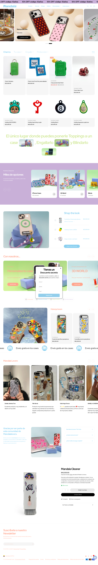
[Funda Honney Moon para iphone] (61, 324)
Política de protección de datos (77, 559)
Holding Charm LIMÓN (70, 229)
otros (93, 52)
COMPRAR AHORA (73, 37)
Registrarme (49, 295)
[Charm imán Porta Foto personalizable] (37, 67)
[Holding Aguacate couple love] (83, 107)
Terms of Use (16, 549)
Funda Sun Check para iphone (72, 219)
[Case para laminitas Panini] (60, 67)
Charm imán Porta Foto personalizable (37, 81)
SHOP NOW (13, 284)
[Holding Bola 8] (60, 107)
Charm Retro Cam (78, 90)
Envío (71, 474)
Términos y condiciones (50, 559)
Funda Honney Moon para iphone (60, 339)
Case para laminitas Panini (57, 83)
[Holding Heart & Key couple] (37, 107)
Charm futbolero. (9, 81)
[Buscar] (87, 6)
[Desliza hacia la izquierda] (5, 189)
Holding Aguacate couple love (81, 122)
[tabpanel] (49, 91)
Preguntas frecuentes (34, 559)
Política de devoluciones (63, 559)
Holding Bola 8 (54, 122)
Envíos (42, 559)
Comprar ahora (78, 494)
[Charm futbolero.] (14, 67)
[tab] (6, 52)
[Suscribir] (32, 544)
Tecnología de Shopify (20, 559)
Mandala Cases (11, 559)
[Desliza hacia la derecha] (9, 189)
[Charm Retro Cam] (83, 71)
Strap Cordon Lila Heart (70, 239)
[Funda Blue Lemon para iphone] (84, 324)
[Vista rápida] (23, 59)
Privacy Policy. (23, 549)
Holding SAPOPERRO (10, 122)
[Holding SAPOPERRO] (14, 107)
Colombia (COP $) (9, 556)
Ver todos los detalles (67, 505)
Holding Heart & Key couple (34, 122)
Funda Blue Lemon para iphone (82, 339)
